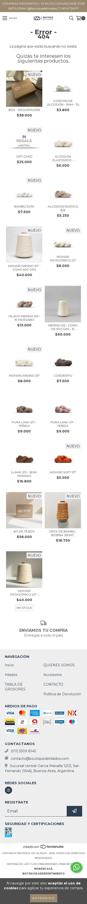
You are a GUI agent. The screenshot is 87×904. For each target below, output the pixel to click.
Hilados (11, 675)
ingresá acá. (43, 868)
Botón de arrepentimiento (43, 873)
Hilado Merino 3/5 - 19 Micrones (24, 318)
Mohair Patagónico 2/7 (63, 258)
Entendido (43, 898)
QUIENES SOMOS (59, 665)
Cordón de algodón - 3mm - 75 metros (63, 102)
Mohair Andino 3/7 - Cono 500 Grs (24, 267)
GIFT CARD (24, 156)
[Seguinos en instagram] (8, 790)
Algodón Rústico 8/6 (63, 208)
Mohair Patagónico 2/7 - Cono (24, 592)
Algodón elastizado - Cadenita (62, 158)
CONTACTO (53, 684)
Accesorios (53, 675)
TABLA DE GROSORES (15, 686)
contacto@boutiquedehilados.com (40, 758)
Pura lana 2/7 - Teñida (24, 424)
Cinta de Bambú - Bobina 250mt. (63, 533)
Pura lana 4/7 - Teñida (63, 424)
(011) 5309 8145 (23, 751)
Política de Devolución (62, 694)
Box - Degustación (24, 110)
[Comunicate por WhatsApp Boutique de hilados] (76, 867)
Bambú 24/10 (24, 206)
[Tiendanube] (43, 848)
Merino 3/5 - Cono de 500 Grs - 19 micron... (63, 327)
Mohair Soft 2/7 (63, 472)
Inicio (9, 665)
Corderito (63, 375)
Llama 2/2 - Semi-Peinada (24, 474)
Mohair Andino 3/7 (24, 375)
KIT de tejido (24, 531)
